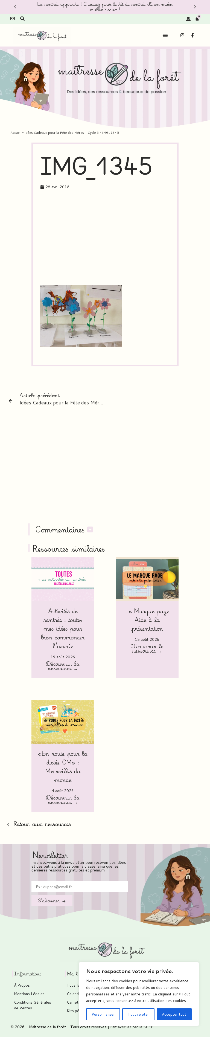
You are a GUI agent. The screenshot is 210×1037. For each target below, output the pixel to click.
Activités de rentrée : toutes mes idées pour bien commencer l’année (63, 628)
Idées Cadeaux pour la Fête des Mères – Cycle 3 (61, 132)
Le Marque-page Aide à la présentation (147, 619)
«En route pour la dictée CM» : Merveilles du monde (63, 766)
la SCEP (146, 1027)
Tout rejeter (138, 1014)
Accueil (15, 132)
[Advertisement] (125, 238)
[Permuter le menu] (165, 35)
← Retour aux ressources (39, 824)
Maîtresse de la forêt (47, 1027)
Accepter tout (174, 1014)
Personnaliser (103, 1014)
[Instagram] (182, 35)
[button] (15, 7)
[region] (139, 994)
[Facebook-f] (192, 35)
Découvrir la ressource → (63, 666)
